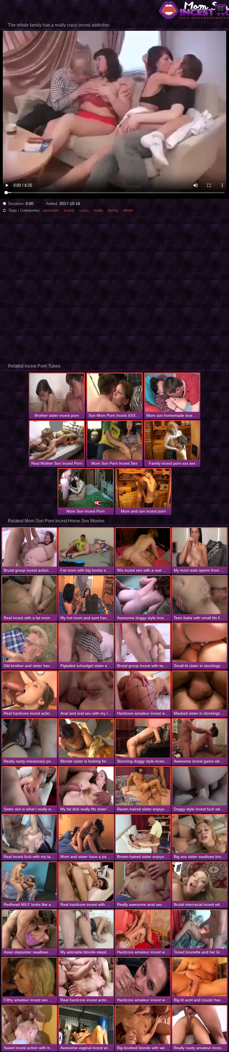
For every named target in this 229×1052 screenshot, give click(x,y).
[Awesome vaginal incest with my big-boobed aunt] (86, 1025)
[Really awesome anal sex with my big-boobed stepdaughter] (143, 881)
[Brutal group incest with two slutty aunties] (143, 642)
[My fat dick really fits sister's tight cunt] (86, 786)
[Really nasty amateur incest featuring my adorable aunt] (199, 1025)
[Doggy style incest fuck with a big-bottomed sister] (199, 786)
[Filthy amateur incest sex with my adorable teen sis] (29, 977)
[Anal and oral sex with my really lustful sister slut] (86, 690)
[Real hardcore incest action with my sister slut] (29, 690)
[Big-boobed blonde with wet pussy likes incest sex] (143, 1025)
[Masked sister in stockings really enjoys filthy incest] (199, 690)
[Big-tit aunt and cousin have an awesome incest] (199, 977)
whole (128, 210)
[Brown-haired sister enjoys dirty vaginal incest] (143, 834)
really (98, 210)
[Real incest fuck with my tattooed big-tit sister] (29, 834)
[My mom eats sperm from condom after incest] (199, 547)
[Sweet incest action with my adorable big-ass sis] (29, 1025)
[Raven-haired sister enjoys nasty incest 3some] (143, 786)
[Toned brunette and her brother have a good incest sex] (199, 929)
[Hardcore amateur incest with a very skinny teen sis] (143, 929)
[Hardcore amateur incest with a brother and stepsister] (143, 977)
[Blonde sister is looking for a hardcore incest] (86, 738)
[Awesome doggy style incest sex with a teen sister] (143, 595)
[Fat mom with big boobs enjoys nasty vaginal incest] (86, 547)
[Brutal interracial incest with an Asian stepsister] (199, 881)
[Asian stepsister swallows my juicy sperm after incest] (29, 929)
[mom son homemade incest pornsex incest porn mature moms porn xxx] (220, 8)
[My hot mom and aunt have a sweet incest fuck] (86, 595)
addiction (51, 210)
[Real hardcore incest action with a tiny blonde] (86, 977)
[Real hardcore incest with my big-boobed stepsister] (86, 881)
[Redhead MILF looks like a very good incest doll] (29, 881)
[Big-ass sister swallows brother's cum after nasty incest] (199, 834)
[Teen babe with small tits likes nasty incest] (199, 595)
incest (69, 210)
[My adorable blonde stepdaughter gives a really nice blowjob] (86, 929)
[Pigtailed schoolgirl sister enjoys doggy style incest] (86, 642)
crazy (84, 210)
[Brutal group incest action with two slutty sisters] (29, 547)
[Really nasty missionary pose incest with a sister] (29, 738)
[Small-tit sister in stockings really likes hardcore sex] (199, 642)
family (113, 210)
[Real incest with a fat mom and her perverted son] (29, 595)
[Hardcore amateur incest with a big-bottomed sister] (143, 690)
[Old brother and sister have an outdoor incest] (29, 642)
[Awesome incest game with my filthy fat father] (199, 738)
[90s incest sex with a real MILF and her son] (143, 547)
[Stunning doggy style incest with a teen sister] (143, 738)
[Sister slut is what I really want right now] (29, 786)
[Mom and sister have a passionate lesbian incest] (86, 834)
